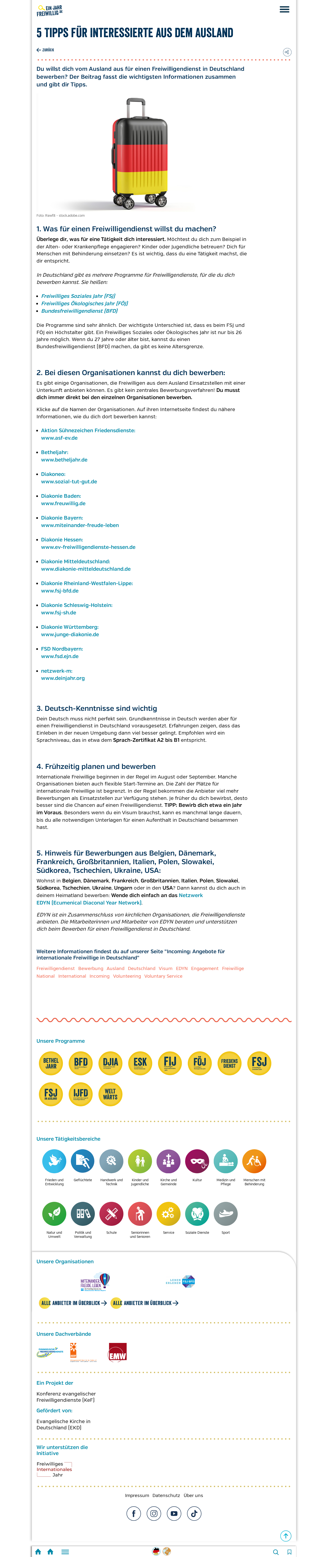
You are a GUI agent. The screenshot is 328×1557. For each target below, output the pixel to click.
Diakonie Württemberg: (70, 627)
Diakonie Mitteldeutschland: (76, 561)
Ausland (115, 968)
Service (168, 1232)
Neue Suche (275, 1552)
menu (284, 9)
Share (287, 52)
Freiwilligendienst (55, 968)
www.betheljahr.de (64, 460)
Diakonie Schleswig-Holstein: (77, 605)
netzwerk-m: (57, 671)
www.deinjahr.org (63, 678)
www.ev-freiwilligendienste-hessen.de (88, 547)
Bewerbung (90, 968)
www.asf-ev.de (59, 438)
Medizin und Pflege (226, 1182)
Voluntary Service (163, 976)
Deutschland (141, 968)
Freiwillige (233, 968)
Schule (111, 1232)
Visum (165, 968)
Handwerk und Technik (111, 1182)
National (45, 976)
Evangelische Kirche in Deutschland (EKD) (63, 1424)
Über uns (193, 1495)
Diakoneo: (54, 474)
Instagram (154, 1513)
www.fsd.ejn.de (60, 656)
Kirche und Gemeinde (168, 1182)
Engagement (205, 968)
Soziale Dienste (197, 1232)
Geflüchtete (83, 1180)
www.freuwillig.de (63, 503)
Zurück (48, 50)
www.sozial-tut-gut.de (69, 482)
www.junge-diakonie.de (70, 634)
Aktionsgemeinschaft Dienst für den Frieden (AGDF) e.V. (83, 1352)
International (72, 976)
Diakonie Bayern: (63, 518)
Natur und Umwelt (54, 1234)
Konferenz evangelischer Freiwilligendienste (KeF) (66, 1397)
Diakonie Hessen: (63, 540)
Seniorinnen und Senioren (140, 1234)
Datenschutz (166, 1495)
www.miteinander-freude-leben (80, 525)
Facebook (134, 1513)
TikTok (194, 1513)
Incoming (99, 976)
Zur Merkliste (289, 1552)
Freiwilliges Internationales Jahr (60, 1471)
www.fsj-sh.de (58, 613)
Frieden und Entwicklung (54, 1182)
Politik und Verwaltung (83, 1234)
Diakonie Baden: (62, 496)
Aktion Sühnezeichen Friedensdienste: (88, 430)
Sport (226, 1232)
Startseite (38, 1552)
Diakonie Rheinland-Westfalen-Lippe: (87, 583)
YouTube (174, 1513)
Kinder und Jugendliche (140, 1182)
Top (286, 1536)
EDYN (182, 968)
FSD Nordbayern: (63, 649)
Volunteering (127, 976)
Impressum (137, 1495)
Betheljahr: (55, 452)
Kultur (197, 1180)
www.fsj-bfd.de (60, 591)
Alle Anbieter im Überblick (71, 1302)
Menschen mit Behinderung (254, 1182)
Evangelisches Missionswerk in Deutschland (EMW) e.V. (117, 1352)
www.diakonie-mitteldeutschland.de (86, 569)
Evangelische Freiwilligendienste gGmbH (49, 1352)
